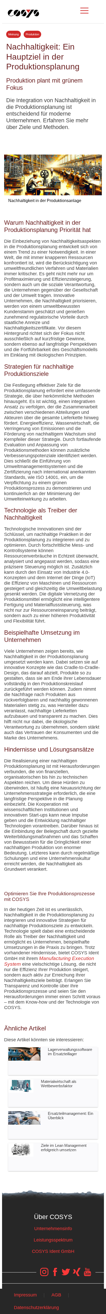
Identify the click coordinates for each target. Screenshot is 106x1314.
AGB (56, 1294)
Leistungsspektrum (53, 1240)
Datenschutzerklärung (36, 1307)
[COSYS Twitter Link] (66, 1274)
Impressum (25, 1294)
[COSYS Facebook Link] (55, 1274)
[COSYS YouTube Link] (87, 1274)
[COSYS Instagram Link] (44, 1274)
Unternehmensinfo (53, 1228)
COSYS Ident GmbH (53, 1251)
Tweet (53, 140)
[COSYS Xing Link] (77, 1274)
